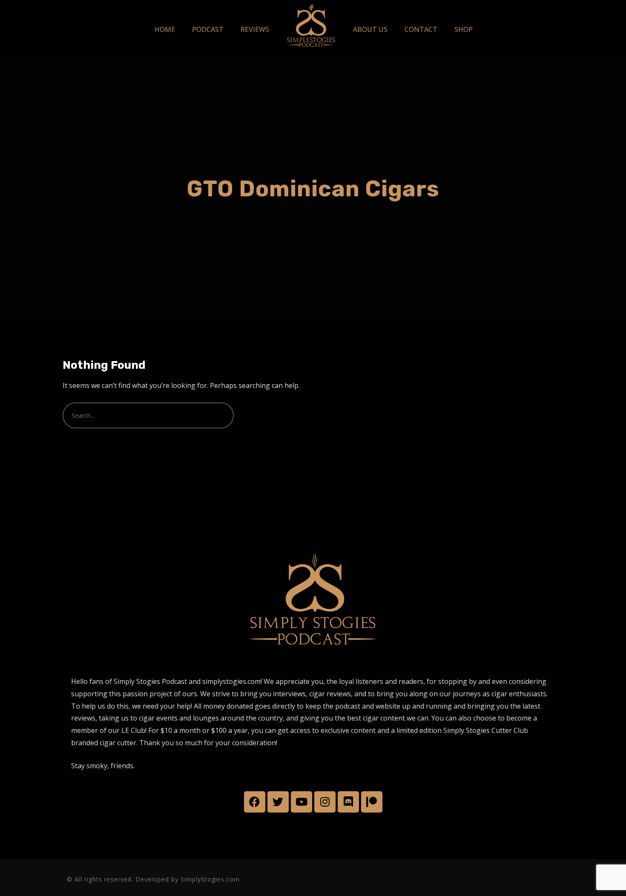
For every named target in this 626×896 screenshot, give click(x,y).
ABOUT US (370, 29)
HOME (165, 29)
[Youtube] (301, 802)
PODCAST (208, 29)
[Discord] (348, 802)
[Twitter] (278, 802)
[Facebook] (254, 802)
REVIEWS (255, 29)
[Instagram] (325, 802)
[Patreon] (371, 802)
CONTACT (421, 29)
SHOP (463, 29)
